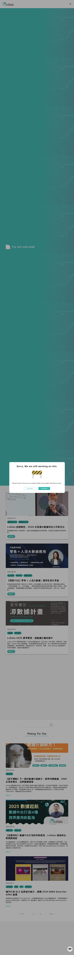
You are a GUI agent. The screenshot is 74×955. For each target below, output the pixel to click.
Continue (44, 488)
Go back (30, 488)
